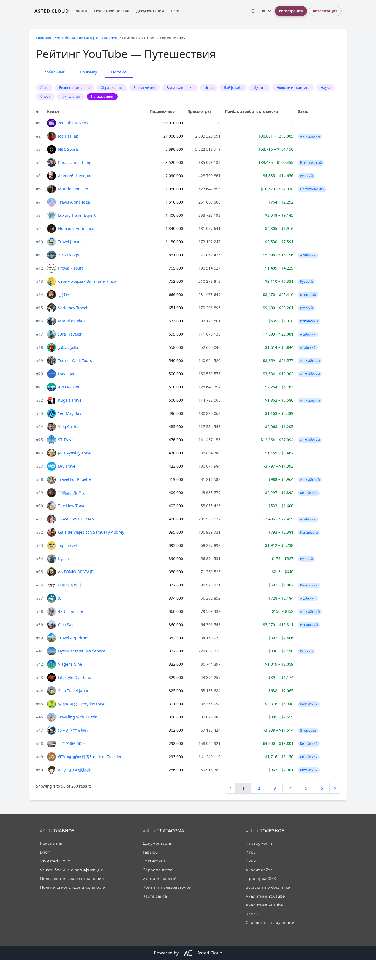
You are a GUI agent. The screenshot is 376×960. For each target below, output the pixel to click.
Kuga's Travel (70, 400)
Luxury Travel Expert (77, 215)
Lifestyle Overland (74, 677)
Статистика (154, 860)
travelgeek (67, 373)
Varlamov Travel (72, 307)
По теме (118, 72)
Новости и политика (293, 87)
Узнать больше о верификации (71, 869)
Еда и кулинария (180, 87)
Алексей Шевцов (74, 175)
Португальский (312, 189)
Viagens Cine (70, 664)
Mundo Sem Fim (73, 188)
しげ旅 (64, 294)
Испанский (309, 321)
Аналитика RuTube (264, 905)
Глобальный (54, 72)
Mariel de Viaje (72, 320)
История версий (160, 878)
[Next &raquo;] (334, 788)
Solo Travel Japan (73, 690)
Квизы (252, 913)
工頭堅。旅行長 (71, 492)
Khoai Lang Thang (75, 162)
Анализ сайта (259, 869)
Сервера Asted (158, 869)
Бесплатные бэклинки (268, 887)
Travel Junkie (69, 241)
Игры (209, 87)
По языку (88, 72)
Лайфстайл (233, 87)
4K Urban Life (70, 611)
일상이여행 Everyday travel (82, 703)
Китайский (309, 492)
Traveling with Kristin (77, 717)
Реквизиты (51, 843)
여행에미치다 (69, 585)
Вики (251, 860)
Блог (175, 10)
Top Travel (67, 545)
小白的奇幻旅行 (71, 743)
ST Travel (66, 439)
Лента (81, 10)
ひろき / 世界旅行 (73, 730)
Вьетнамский (311, 162)
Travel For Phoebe (74, 479)
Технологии (70, 96)
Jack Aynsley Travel (75, 453)
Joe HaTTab (68, 136)
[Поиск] (253, 11)
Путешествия (102, 96)
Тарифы (151, 852)
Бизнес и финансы (74, 87)
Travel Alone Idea (74, 202)
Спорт (45, 96)
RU (264, 11)
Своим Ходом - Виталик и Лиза (87, 281)
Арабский (308, 255)
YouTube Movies (73, 122)
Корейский (309, 585)
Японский (308, 294)
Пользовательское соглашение (72, 878)
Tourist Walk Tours (75, 360)
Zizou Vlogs (68, 254)
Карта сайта (155, 896)
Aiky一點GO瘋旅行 (74, 769)
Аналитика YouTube (265, 896)
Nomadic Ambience (76, 228)
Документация (150, 10)
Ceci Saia (66, 624)
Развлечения (144, 87)
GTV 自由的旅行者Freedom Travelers (91, 756)
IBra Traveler (70, 334)
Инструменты (259, 843)
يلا (59, 598)
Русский (306, 176)
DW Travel (67, 466)
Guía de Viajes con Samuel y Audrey (91, 532)
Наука (325, 87)
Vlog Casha (68, 426)
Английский (310, 136)
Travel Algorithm (73, 637)
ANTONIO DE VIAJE (75, 571)
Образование (112, 87)
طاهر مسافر (68, 347)
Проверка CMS (261, 878)
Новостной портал (111, 10)
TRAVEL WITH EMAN (76, 519)
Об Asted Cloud (55, 860)
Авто (44, 87)
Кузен (63, 558)
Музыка (259, 87)
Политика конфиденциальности (73, 887)
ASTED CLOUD (51, 11)
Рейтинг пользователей (167, 887)
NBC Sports (68, 149)
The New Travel (72, 505)
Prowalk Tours (71, 268)
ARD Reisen (68, 387)
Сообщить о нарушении (270, 922)
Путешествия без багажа (81, 651)
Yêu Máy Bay (69, 413)
